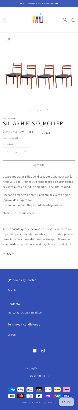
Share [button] (10, 254)
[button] (5, 20)
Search (12, 290)
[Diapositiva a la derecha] (47, 110)
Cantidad (8, 144)
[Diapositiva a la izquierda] (30, 110)
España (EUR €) (36, 376)
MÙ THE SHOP (33, 403)
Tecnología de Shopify (48, 403)
